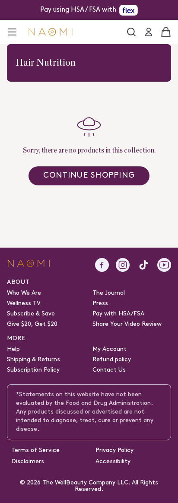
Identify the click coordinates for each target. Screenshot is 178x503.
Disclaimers (27, 461)
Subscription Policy (33, 370)
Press (100, 303)
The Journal (108, 293)
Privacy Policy (114, 450)
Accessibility (112, 461)
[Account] (148, 32)
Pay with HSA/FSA (118, 314)
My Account (109, 349)
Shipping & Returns (33, 360)
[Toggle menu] (12, 32)
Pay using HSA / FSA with (78, 9)
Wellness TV (24, 303)
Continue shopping (89, 176)
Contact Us (109, 370)
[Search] (131, 32)
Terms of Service (35, 450)
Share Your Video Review (127, 324)
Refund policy (111, 360)
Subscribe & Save (31, 314)
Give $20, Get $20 (32, 324)
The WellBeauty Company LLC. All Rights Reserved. (100, 486)
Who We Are (24, 293)
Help (13, 349)
